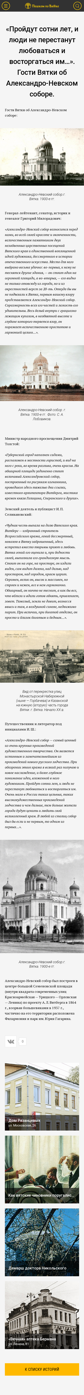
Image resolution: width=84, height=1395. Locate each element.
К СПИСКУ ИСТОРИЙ (42, 1369)
